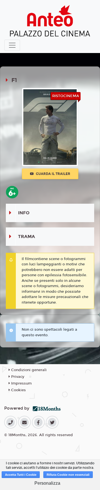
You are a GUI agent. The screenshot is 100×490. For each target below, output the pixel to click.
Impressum (21, 383)
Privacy (17, 376)
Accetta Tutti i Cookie (20, 474)
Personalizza (47, 483)
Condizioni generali (28, 370)
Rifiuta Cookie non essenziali (68, 474)
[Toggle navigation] (12, 45)
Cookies (18, 390)
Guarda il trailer (52, 174)
